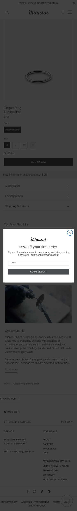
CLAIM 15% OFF (38, 271)
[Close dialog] (70, 232)
